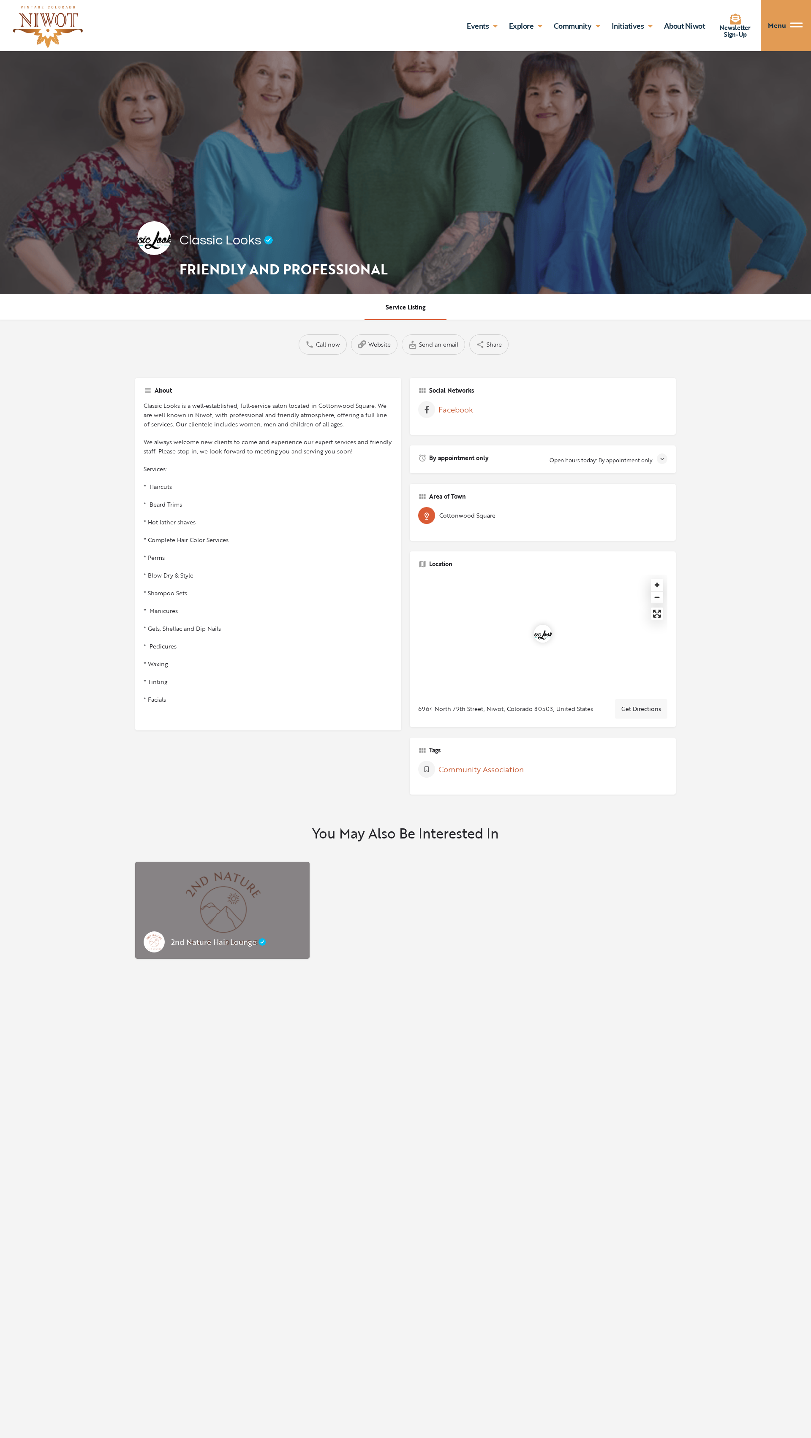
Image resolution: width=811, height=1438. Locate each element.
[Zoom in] (657, 585)
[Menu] (800, 25)
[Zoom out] (657, 597)
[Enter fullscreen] (657, 614)
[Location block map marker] (543, 634)
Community (573, 25)
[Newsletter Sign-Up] (735, 19)
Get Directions (641, 708)
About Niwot (684, 25)
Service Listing (405, 307)
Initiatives (628, 25)
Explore (521, 25)
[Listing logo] (154, 238)
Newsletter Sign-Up (735, 31)
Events (478, 25)
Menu (777, 25)
